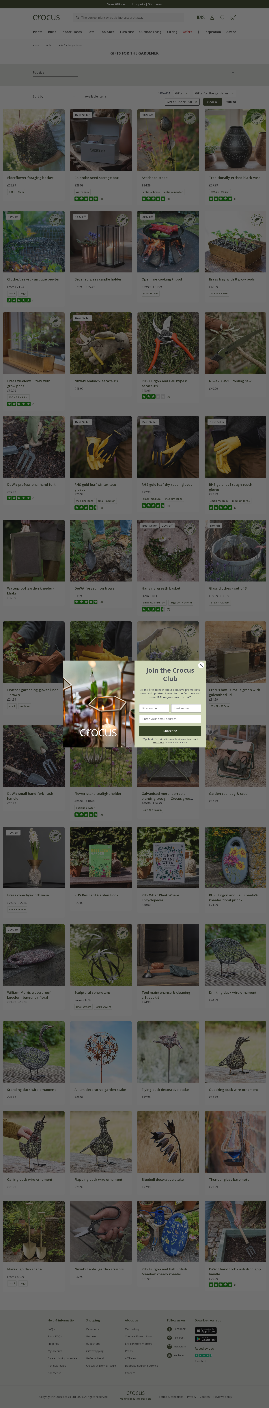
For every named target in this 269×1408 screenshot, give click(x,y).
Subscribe (170, 731)
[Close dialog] (201, 665)
